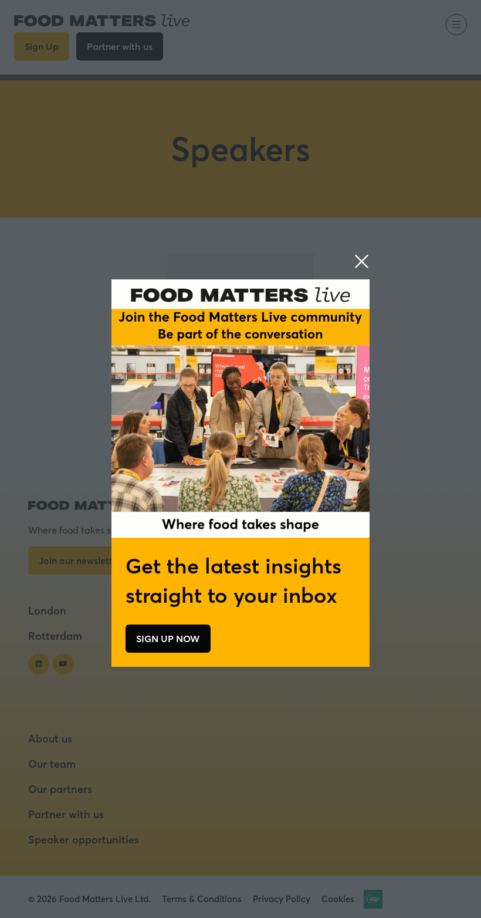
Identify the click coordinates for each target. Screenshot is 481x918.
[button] (362, 261)
